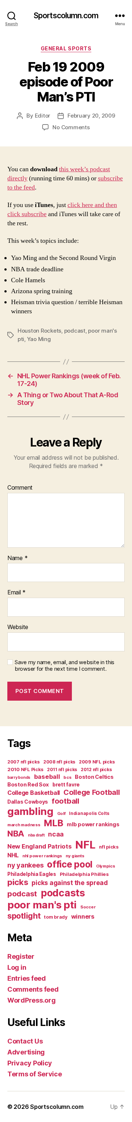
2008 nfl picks (59, 762)
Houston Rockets (39, 330)
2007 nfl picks (23, 762)
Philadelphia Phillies (84, 874)
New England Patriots (39, 846)
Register (20, 956)
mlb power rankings (93, 824)
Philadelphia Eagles (31, 874)
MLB (53, 822)
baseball (47, 776)
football (65, 801)
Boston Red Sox (28, 784)
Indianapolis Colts (89, 813)
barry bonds (18, 777)
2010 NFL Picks (25, 769)
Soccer (87, 907)
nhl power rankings (42, 855)
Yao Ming (39, 339)
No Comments (70, 127)
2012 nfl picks (96, 769)
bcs (67, 777)
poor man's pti (42, 905)
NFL (85, 844)
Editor (42, 115)
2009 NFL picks (97, 762)
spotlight (24, 915)
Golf (61, 813)
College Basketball (33, 792)
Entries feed (26, 978)
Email (16, 592)
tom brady (55, 917)
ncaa (56, 834)
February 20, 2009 (91, 115)
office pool (69, 864)
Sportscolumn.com (66, 15)
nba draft (36, 835)
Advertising (26, 1052)
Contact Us (25, 1041)
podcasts (63, 893)
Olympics (105, 866)
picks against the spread (70, 883)
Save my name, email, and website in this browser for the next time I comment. (64, 666)
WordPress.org (31, 1000)
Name (17, 558)
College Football (91, 792)
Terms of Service (34, 1074)
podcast (74, 330)
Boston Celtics (94, 777)
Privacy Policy (29, 1063)
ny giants (75, 855)
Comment (20, 488)
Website (17, 627)
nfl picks (108, 847)
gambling (30, 811)
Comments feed (33, 989)
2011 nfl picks (62, 769)
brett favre (66, 784)
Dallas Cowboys (27, 802)
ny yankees (25, 865)
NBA (15, 833)
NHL (13, 855)
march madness (23, 824)
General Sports (66, 48)
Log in (16, 967)
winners (83, 916)
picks (17, 882)
